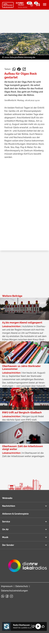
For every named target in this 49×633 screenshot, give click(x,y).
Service (6, 521)
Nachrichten (8, 506)
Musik (5, 537)
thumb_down (33, 626)
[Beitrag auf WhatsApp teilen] (14, 69)
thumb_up (43, 626)
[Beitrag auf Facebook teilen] (19, 69)
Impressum (7, 586)
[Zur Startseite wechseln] (8, 5)
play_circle (38, 626)
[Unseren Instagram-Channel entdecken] (11, 596)
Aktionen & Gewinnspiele (15, 513)
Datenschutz (21, 586)
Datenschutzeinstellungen (14, 590)
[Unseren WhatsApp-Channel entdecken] (2, 596)
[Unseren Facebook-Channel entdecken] (7, 596)
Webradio (7, 498)
